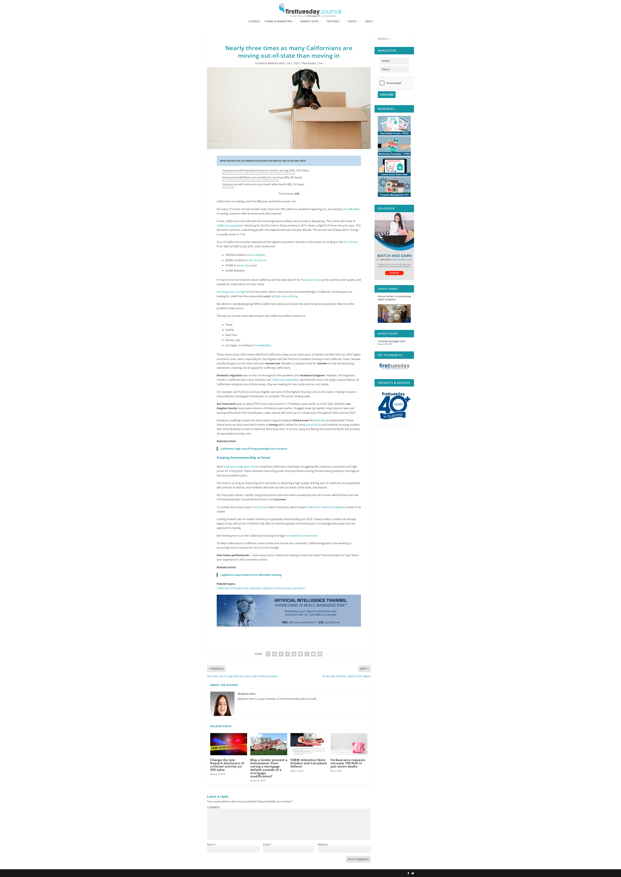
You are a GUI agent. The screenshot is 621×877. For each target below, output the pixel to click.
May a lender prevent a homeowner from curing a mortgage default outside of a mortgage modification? (268, 768)
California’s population (230, 225)
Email (267, 844)
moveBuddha (352, 209)
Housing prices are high (231, 292)
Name (211, 844)
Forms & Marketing (278, 21)
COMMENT (213, 807)
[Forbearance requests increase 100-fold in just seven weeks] (349, 744)
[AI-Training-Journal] (289, 630)
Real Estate (309, 63)
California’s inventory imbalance (326, 507)
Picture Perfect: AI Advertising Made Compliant (394, 298)
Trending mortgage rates (391, 341)
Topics (352, 21)
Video (369, 21)
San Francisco (257, 260)
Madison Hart (276, 63)
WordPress (254, 873)
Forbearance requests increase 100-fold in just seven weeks (348, 763)
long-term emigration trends (241, 466)
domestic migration (262, 588)
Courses (254, 21)
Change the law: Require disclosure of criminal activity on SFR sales (227, 765)
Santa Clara (244, 265)
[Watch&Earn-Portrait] (394, 279)
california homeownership (233, 588)
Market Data (309, 21)
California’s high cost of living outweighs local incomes (254, 448)
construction (313, 424)
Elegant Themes (227, 873)
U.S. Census (351, 242)
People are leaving (312, 280)
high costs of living (286, 296)
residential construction (302, 535)
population (298, 588)
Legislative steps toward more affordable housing (251, 574)
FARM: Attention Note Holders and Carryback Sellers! (308, 763)
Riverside (319, 420)
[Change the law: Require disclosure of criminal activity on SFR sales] (228, 744)
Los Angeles (257, 255)
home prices (259, 507)
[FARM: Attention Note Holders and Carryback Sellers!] (308, 744)
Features (333, 21)
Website (323, 844)
